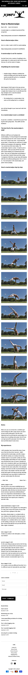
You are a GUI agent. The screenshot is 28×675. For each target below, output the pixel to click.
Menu (4, 5)
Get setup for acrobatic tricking (9, 633)
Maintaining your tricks (7, 613)
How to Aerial (4, 608)
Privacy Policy (14, 652)
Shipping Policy (14, 654)
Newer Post (22, 480)
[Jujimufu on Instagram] (11, 663)
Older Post (5, 480)
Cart (25, 5)
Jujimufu (18, 669)
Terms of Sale (14, 649)
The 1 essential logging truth (8, 628)
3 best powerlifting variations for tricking (11, 618)
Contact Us (14, 647)
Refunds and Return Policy (14, 656)
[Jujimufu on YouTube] (15, 663)
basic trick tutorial (13, 27)
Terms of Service (14, 651)
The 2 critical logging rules (8, 623)
